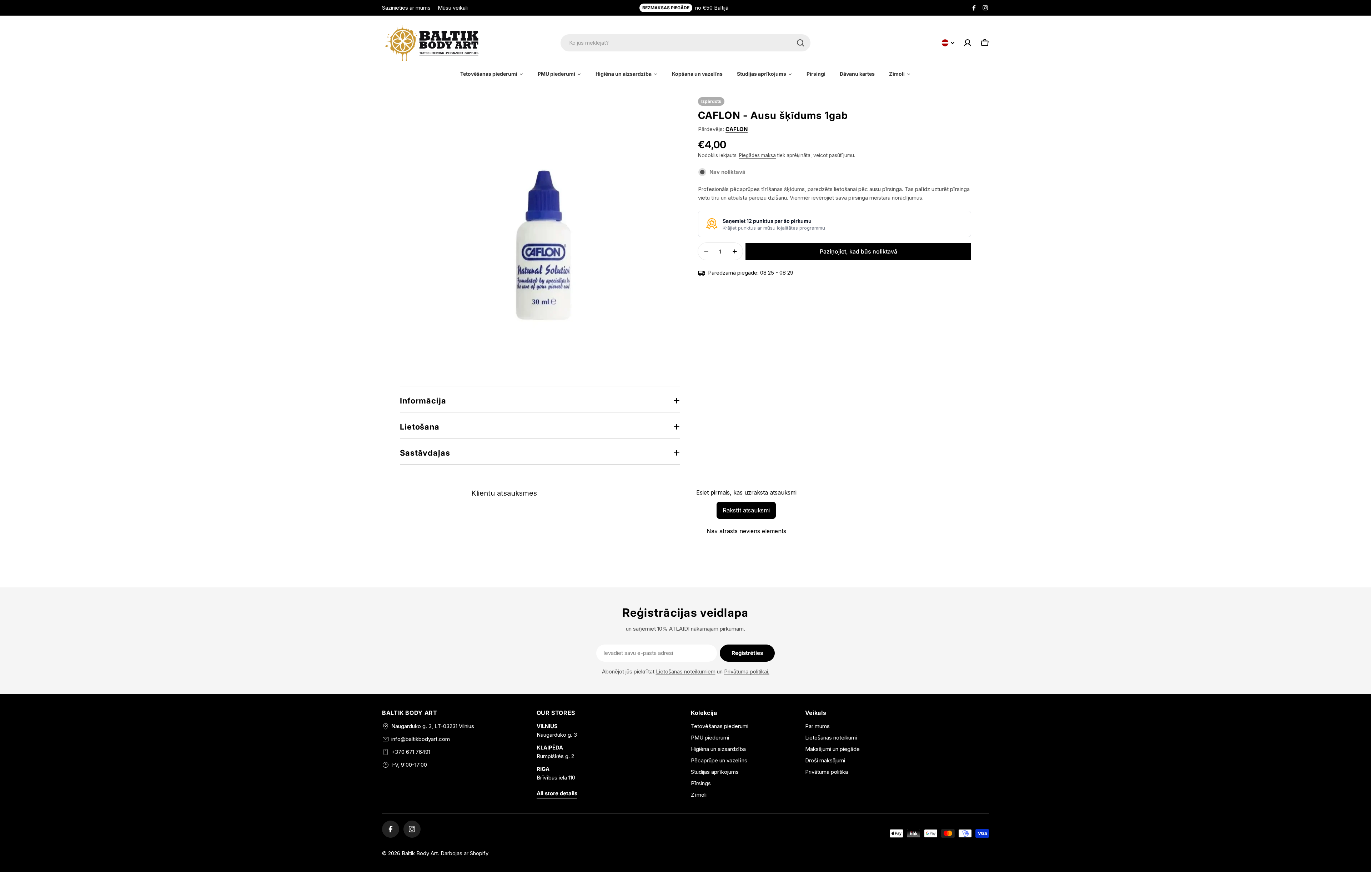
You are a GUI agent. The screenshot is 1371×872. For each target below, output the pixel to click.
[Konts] (967, 43)
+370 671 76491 (410, 751)
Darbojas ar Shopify (464, 853)
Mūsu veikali (453, 7)
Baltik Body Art (420, 853)
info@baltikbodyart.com (420, 739)
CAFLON (736, 129)
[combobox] (685, 42)
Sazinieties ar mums (406, 7)
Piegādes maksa (757, 155)
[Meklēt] (800, 43)
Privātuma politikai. (746, 671)
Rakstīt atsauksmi (746, 510)
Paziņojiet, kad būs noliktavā (858, 251)
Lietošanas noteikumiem (685, 671)
